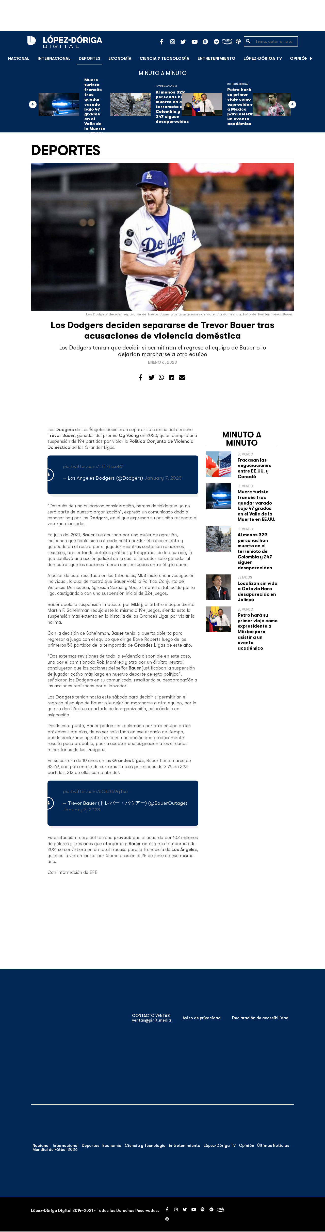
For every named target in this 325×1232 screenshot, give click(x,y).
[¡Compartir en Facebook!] (140, 377)
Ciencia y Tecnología (164, 58)
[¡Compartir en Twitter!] (152, 377)
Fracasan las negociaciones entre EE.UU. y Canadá (254, 468)
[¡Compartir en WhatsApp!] (161, 377)
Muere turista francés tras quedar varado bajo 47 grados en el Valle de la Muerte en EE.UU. (94, 107)
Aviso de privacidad (202, 1018)
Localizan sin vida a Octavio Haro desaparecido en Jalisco (258, 591)
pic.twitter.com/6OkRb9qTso (95, 791)
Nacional (18, 58)
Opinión (299, 58)
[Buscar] (318, 58)
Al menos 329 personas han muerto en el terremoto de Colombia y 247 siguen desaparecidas (172, 107)
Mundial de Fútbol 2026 (55, 1150)
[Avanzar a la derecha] (311, 58)
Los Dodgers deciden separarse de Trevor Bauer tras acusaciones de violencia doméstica (162, 330)
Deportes (89, 58)
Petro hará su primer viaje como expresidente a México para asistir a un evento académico (242, 106)
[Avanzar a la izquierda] (33, 104)
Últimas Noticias (273, 1146)
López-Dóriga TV (262, 58)
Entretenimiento (216, 58)
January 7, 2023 (163, 478)
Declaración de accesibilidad (260, 1018)
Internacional (54, 58)
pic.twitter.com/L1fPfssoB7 (93, 466)
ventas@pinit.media (151, 1020)
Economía (120, 58)
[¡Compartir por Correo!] (182, 377)
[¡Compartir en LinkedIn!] (171, 377)
